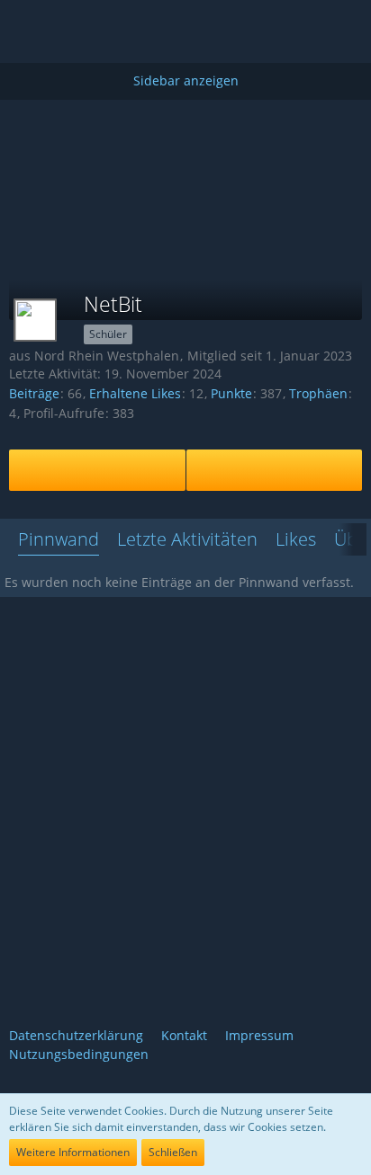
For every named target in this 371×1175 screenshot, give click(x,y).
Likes (296, 539)
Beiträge (34, 393)
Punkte (231, 393)
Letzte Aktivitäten (187, 539)
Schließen (173, 1152)
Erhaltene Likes (135, 393)
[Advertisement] (185, 140)
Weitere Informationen (73, 1152)
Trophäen (318, 393)
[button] (181, 59)
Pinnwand (58, 539)
